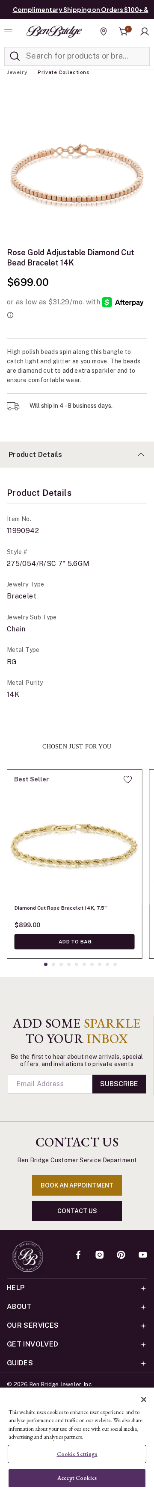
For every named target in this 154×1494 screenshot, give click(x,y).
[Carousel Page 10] (115, 964)
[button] (144, 32)
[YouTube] (143, 1255)
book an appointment (77, 1185)
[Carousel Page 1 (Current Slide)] (45, 964)
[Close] (143, 1399)
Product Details (35, 455)
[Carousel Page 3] (61, 964)
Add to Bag (74, 942)
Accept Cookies (77, 1478)
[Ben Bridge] (54, 31)
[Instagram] (99, 1255)
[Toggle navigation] (9, 31)
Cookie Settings (77, 1454)
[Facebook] (78, 1255)
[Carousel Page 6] (84, 964)
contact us (77, 1211)
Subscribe (119, 1084)
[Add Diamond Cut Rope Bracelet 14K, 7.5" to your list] (128, 779)
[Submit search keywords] (15, 56)
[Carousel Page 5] (76, 964)
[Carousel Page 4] (69, 964)
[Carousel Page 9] (107, 964)
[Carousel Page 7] (92, 964)
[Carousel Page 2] (53, 964)
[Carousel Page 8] (99, 964)
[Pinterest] (121, 1255)
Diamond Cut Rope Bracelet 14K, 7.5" (61, 908)
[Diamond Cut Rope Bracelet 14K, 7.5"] (74, 837)
